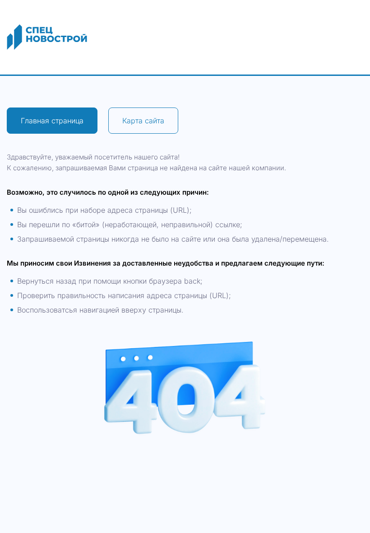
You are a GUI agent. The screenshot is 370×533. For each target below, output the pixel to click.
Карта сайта (143, 120)
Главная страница (52, 120)
